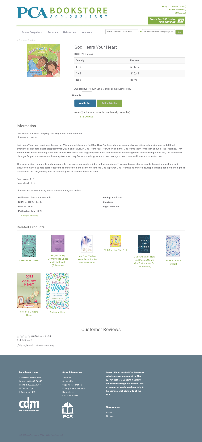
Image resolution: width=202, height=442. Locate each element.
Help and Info (69, 32)
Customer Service (70, 395)
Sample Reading (29, 215)
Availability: (80, 88)
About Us (66, 377)
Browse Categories (31, 32)
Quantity (76, 95)
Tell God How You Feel (115, 250)
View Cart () (180, 6)
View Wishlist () (178, 9)
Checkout (181, 13)
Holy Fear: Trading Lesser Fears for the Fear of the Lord (87, 259)
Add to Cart (85, 103)
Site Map (110, 416)
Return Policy (68, 392)
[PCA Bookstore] (32, 14)
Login (166, 6)
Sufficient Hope (57, 312)
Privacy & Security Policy (73, 388)
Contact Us (67, 381)
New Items (87, 32)
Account (52, 32)
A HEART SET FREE (29, 260)
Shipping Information (72, 385)
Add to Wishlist (109, 103)
